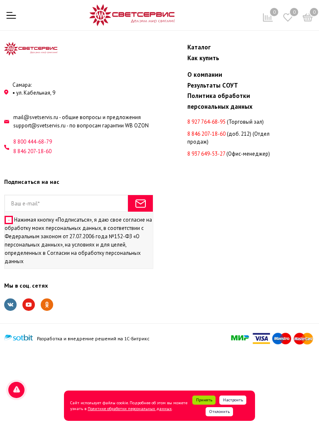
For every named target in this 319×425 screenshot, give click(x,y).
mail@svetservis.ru (35, 117)
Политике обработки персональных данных (130, 408)
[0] (308, 18)
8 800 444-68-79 (32, 141)
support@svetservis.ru (39, 125)
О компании (204, 74)
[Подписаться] (140, 203)
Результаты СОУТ (212, 85)
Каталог (199, 47)
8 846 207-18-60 (32, 151)
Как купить (203, 58)
